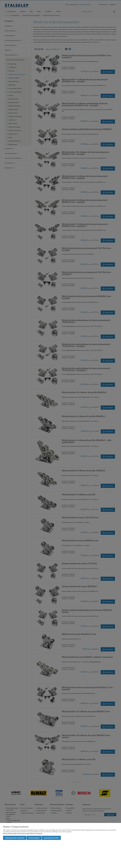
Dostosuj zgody (34, 838)
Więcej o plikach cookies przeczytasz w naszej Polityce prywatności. (23, 833)
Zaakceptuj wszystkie (51, 838)
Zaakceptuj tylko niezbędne (14, 838)
